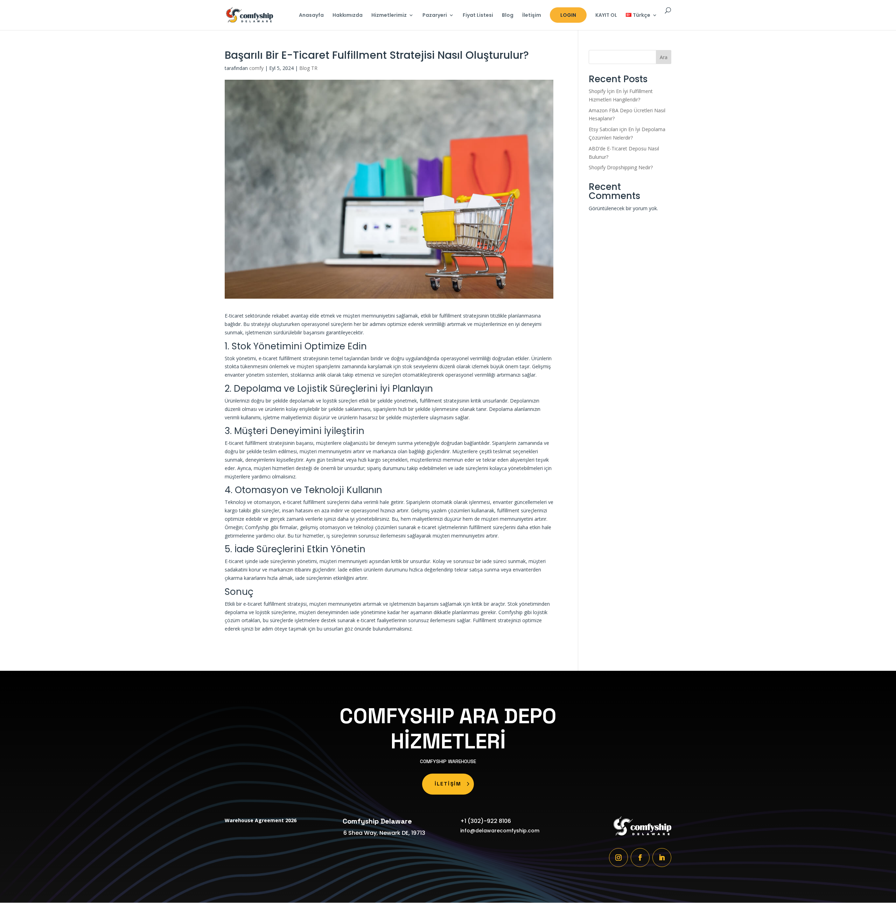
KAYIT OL (606, 16)
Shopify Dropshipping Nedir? (621, 167)
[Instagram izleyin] (618, 857)
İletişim (531, 16)
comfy (256, 68)
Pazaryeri (434, 16)
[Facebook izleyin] (640, 857)
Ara (663, 57)
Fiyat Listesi (478, 16)
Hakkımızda (347, 16)
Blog (507, 16)
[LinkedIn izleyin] (661, 857)
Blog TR (308, 68)
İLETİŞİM (448, 784)
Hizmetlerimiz (389, 16)
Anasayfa (311, 16)
